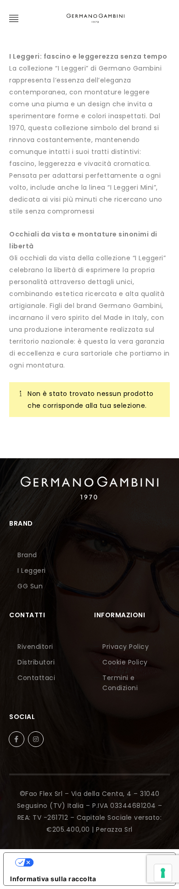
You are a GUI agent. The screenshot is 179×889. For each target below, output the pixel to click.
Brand (27, 555)
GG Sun (30, 586)
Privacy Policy (125, 646)
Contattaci (36, 677)
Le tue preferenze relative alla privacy (99, 862)
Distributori (36, 662)
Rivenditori (35, 646)
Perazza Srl (114, 829)
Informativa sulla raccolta (53, 879)
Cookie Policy (125, 662)
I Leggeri (31, 570)
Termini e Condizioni (120, 682)
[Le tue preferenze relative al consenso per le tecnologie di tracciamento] (163, 873)
